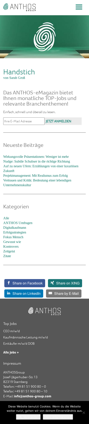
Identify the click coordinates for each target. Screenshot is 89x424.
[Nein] (83, 412)
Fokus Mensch (13, 237)
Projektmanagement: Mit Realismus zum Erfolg (35, 175)
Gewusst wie (12, 242)
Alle (6, 218)
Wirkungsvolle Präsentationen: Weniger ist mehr (36, 156)
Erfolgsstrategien (14, 232)
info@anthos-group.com (32, 396)
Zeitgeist (9, 251)
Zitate (7, 256)
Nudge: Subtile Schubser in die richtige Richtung (36, 161)
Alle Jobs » (11, 352)
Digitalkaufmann (14, 227)
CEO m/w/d (11, 331)
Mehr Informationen (57, 417)
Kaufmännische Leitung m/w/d (25, 337)
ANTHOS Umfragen (17, 223)
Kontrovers (11, 246)
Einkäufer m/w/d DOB (19, 343)
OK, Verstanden (28, 417)
